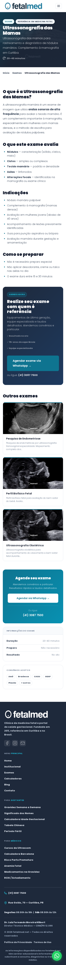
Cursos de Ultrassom (17, 848)
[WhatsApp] (57, 956)
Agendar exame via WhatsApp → (27, 363)
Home (8, 760)
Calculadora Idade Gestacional (24, 819)
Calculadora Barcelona (19, 854)
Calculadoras (13, 778)
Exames (17, 72)
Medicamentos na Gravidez (22, 872)
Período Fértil (12, 831)
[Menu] (58, 6)
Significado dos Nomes (19, 813)
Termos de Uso (42, 942)
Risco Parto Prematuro (18, 860)
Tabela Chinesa (14, 825)
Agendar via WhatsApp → (33, 598)
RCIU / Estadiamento (17, 877)
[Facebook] (7, 743)
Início (6, 72)
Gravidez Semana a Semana (22, 807)
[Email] (23, 743)
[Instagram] (15, 743)
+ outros (25, 682)
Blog (7, 784)
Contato (9, 790)
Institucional (12, 766)
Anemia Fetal (12, 866)
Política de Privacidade (18, 942)
